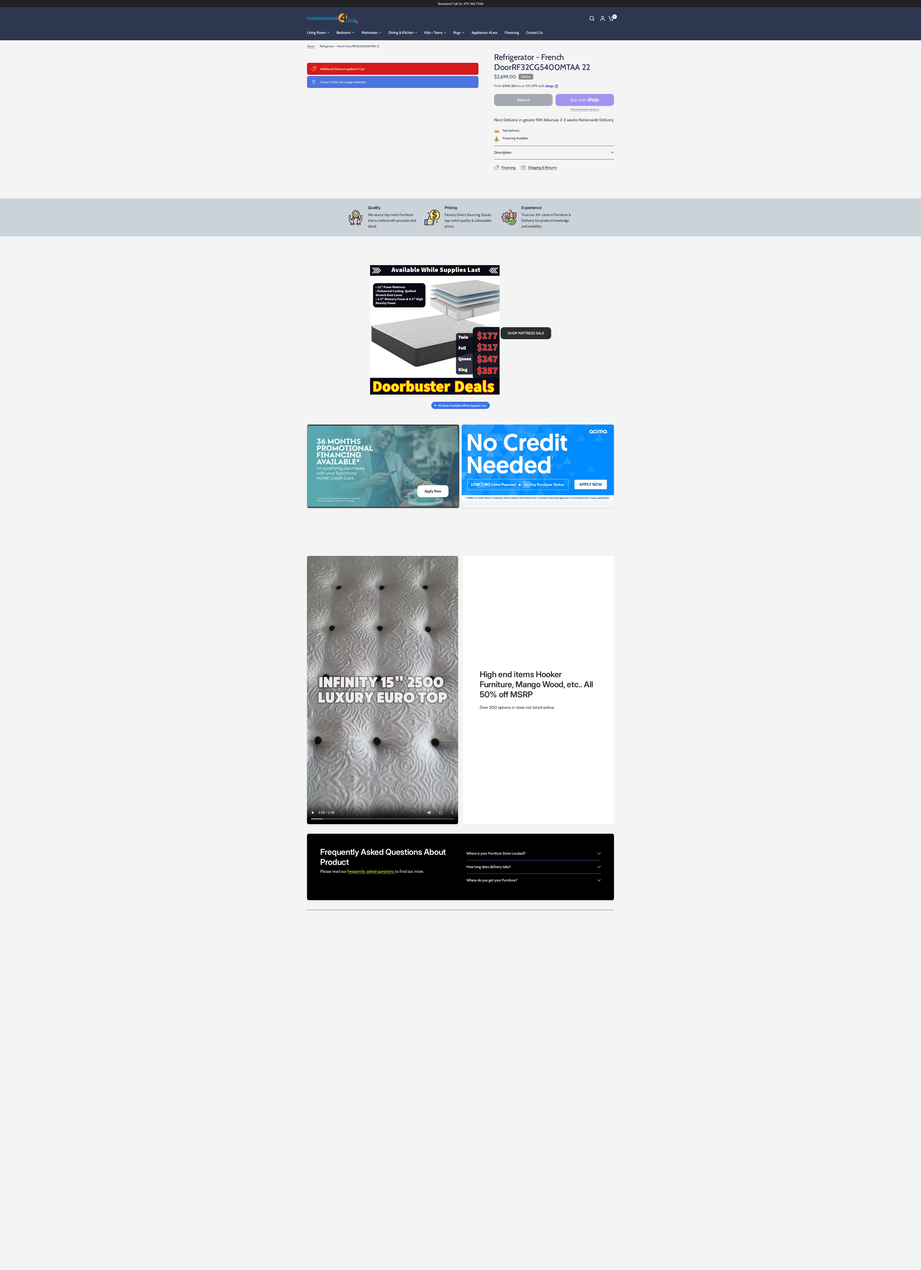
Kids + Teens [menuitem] (433, 32)
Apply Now (433, 491)
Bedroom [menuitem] (344, 32)
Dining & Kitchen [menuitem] (401, 32)
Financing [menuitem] (512, 32)
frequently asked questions (371, 871)
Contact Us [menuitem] (534, 32)
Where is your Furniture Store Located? (495, 853)
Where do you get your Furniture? (491, 880)
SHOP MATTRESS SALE (526, 333)
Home (311, 46)
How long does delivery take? (488, 867)
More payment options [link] (585, 109)
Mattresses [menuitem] (369, 32)
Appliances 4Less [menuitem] (484, 32)
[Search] (592, 18)
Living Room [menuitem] (316, 32)
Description (502, 152)
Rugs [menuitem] (457, 32)
